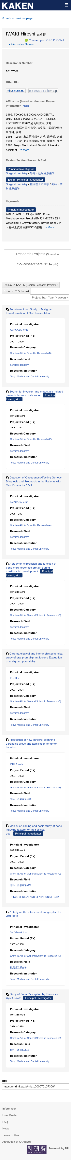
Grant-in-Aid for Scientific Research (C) (31, 439)
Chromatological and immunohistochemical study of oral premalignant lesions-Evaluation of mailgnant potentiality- (34, 657)
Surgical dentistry (16, 173)
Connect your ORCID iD (44, 40)
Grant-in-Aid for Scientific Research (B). (31, 353)
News (5, 1128)
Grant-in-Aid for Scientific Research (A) (30, 525)
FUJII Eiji (15, 678)
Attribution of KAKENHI (16, 1141)
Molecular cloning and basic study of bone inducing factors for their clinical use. (34, 829)
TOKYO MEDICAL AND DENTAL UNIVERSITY (35, 897)
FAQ (5, 1122)
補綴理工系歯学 (39, 184)
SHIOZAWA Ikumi (19, 932)
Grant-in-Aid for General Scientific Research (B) (35, 787)
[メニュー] (66, 4)
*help (62, 40)
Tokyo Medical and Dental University (29, 376)
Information (9, 1108)
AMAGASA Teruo (19, 329)
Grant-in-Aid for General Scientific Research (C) (35, 615)
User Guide (9, 1115)
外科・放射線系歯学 (42, 173)
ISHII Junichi (16, 764)
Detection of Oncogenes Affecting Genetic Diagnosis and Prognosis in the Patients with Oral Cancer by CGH (34, 481)
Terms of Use (10, 1135)
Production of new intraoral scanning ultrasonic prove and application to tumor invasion (31, 743)
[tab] (37, 254)
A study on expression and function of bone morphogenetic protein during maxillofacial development (31, 567)
